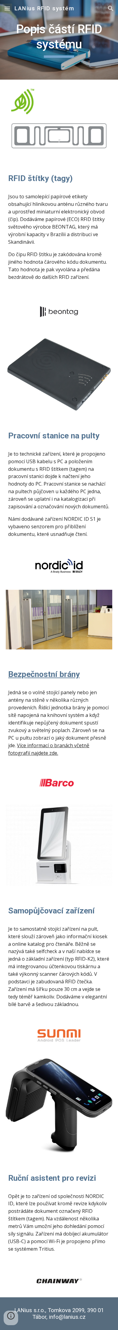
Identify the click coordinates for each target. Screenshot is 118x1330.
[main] (59, 39)
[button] (7, 8)
